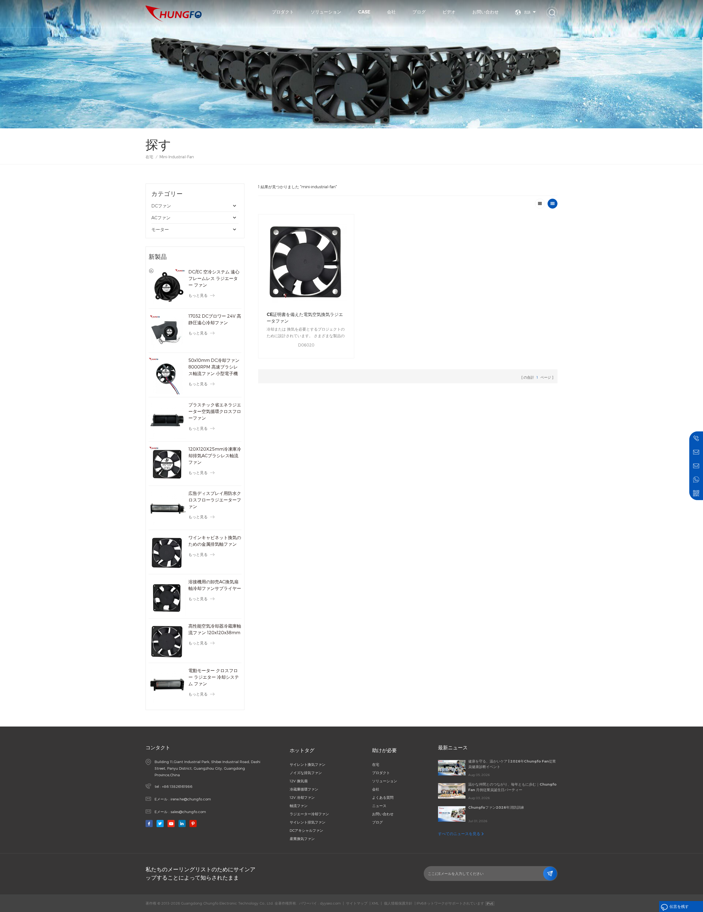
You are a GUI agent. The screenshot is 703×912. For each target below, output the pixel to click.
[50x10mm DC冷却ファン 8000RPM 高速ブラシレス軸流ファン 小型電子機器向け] (167, 375)
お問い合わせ (485, 12)
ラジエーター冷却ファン (309, 814)
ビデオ (449, 12)
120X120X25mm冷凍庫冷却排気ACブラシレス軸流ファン (214, 455)
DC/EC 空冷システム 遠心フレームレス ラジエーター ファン (213, 278)
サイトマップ (356, 903)
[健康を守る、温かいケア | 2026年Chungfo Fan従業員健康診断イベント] (451, 767)
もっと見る (198, 295)
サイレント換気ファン (307, 764)
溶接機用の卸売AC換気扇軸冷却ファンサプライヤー (214, 585)
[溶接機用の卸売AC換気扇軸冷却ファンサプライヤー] (167, 597)
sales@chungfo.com (188, 812)
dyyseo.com (330, 903)
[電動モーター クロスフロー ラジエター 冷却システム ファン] (167, 685)
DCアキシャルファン (306, 830)
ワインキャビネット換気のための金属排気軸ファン (214, 541)
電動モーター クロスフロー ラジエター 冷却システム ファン (213, 677)
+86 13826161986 (177, 786)
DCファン (161, 205)
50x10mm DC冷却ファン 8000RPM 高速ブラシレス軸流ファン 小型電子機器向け (213, 367)
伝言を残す (679, 906)
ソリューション (326, 12)
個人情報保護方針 (398, 903)
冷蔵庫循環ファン (304, 789)
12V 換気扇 (299, 781)
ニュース (379, 805)
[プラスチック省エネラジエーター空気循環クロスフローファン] (167, 420)
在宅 (149, 156)
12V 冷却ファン (302, 797)
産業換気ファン (302, 838)
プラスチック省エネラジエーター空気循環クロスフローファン (214, 411)
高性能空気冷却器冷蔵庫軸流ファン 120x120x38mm (214, 629)
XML (375, 903)
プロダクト (283, 12)
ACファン (161, 217)
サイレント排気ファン (307, 822)
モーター (160, 229)
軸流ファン (299, 805)
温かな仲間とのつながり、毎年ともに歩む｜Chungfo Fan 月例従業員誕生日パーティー (512, 787)
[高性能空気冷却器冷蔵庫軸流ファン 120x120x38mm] (167, 641)
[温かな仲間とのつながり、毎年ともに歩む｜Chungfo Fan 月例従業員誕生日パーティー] (451, 791)
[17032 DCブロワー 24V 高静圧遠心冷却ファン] (167, 331)
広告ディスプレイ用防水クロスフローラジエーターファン (214, 499)
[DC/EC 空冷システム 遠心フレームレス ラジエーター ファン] (167, 287)
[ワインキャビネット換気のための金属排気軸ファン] (167, 552)
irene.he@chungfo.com (191, 799)
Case (364, 12)
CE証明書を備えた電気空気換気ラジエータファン (305, 318)
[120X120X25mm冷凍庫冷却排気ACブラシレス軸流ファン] (167, 464)
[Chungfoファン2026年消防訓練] (451, 814)
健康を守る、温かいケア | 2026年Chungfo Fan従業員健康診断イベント (512, 764)
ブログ (419, 12)
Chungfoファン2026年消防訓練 (496, 807)
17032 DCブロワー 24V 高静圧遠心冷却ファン (214, 319)
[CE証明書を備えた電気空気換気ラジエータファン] (306, 262)
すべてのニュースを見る (459, 833)
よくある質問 (383, 797)
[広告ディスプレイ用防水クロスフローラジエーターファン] (167, 508)
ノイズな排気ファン (306, 772)
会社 (391, 12)
